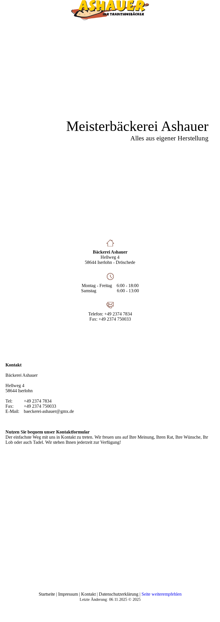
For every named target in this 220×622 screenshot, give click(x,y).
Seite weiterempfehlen (162, 594)
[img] (110, 10)
